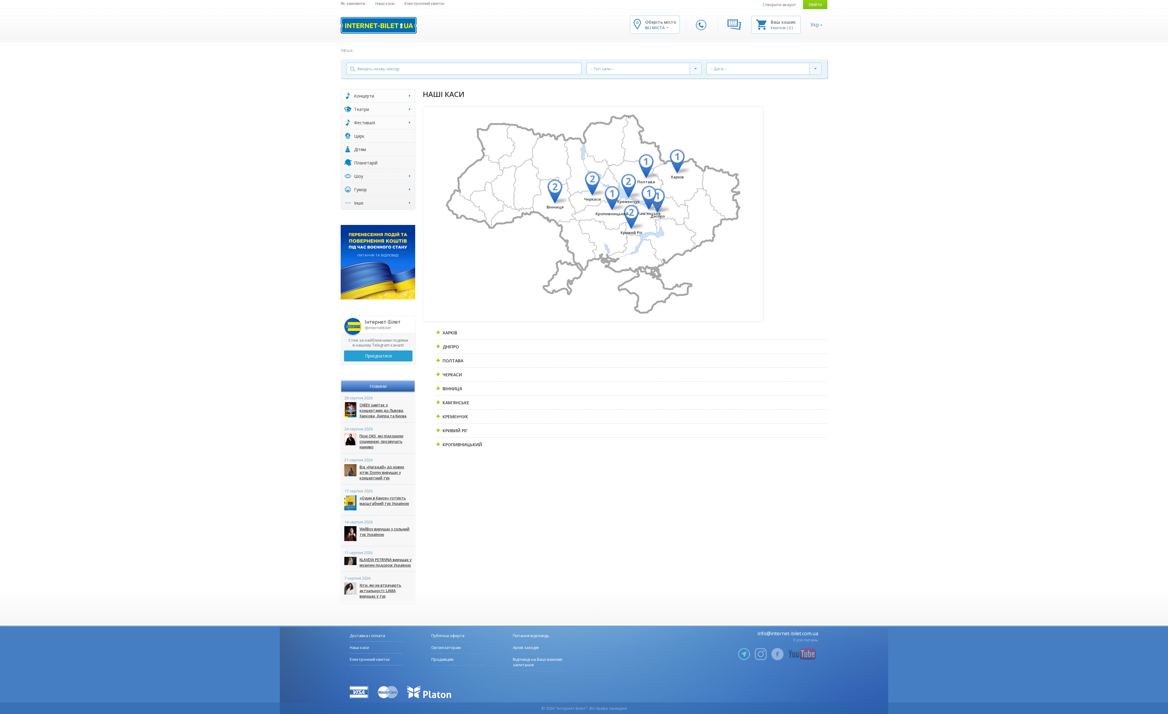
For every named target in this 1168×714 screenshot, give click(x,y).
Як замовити (353, 3)
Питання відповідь (531, 635)
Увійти (815, 4)
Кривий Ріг (631, 232)
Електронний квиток (425, 3)
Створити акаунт (779, 4)
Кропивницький (612, 213)
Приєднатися (378, 356)
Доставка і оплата (367, 635)
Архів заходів (526, 647)
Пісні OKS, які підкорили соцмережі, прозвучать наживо (381, 441)
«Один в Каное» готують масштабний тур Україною (384, 500)
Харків (677, 177)
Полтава (646, 182)
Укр (814, 24)
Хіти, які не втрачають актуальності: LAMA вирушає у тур (380, 591)
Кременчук (628, 201)
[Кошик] (761, 24)
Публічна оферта (447, 635)
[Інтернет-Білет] (379, 25)
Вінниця (555, 207)
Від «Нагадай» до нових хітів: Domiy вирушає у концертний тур (382, 472)
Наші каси (385, 3)
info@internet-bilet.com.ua (787, 633)
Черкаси (592, 199)
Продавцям (442, 659)
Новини (378, 386)
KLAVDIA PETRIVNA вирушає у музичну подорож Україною (386, 562)
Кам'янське (649, 213)
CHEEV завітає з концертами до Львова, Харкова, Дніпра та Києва (383, 410)
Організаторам (446, 647)
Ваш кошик (783, 22)
